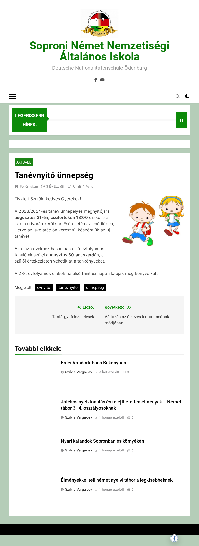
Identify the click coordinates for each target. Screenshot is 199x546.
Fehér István (29, 186)
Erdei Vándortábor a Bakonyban (93, 362)
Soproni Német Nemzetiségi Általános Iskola (99, 51)
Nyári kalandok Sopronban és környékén (102, 441)
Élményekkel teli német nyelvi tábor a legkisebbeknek (117, 480)
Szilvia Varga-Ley (78, 371)
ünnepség (95, 287)
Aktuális (24, 162)
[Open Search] (178, 96)
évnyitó (43, 287)
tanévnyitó (68, 287)
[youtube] (102, 80)
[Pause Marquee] (181, 120)
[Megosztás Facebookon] (174, 538)
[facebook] (95, 80)
